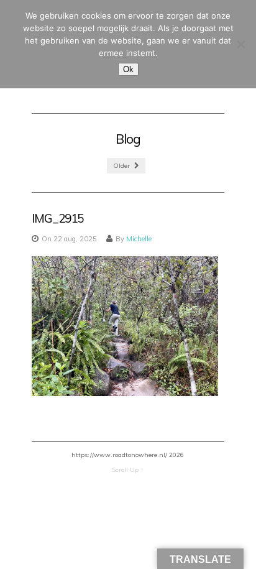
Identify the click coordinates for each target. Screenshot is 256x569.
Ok (128, 69)
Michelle (139, 238)
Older (122, 166)
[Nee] (240, 44)
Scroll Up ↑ (128, 470)
